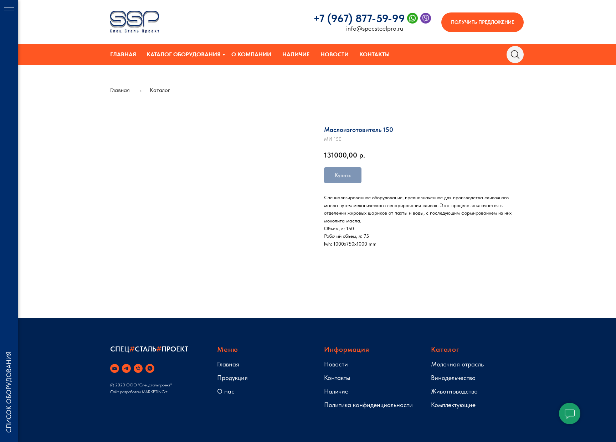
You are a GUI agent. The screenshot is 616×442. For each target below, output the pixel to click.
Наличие (295, 54)
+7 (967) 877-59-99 (359, 18)
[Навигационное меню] (9, 10)
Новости (334, 54)
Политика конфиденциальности (368, 404)
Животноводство (454, 391)
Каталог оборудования (184, 54)
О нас (226, 391)
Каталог (160, 90)
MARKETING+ (155, 391)
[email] (114, 368)
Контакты (374, 54)
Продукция (232, 377)
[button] (482, 22)
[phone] (138, 368)
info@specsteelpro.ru (374, 28)
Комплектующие (453, 404)
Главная (123, 54)
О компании (251, 54)
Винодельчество (453, 377)
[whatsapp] (149, 368)
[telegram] (126, 368)
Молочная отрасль (457, 364)
